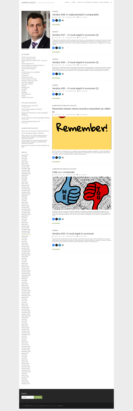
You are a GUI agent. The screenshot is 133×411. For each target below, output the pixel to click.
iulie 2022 (24, 238)
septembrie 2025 (26, 173)
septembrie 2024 (26, 194)
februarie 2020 (25, 287)
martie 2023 (24, 224)
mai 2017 (24, 339)
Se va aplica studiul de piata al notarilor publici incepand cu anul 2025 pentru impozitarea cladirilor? (34, 137)
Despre (73, 2)
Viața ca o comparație (63, 172)
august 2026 (24, 155)
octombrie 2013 (25, 383)
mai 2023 (24, 221)
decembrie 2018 (25, 311)
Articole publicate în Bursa (28, 59)
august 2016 (24, 353)
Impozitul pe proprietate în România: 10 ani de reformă (93, 2)
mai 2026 (24, 160)
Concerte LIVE (25, 73)
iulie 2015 (24, 373)
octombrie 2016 (25, 349)
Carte (22, 70)
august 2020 (24, 277)
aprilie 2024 (24, 202)
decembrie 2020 (25, 270)
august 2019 (24, 297)
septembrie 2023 (26, 214)
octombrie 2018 (25, 314)
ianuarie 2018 (25, 329)
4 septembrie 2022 (70, 174)
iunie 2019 (24, 300)
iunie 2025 (24, 178)
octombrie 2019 (25, 294)
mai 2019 (24, 302)
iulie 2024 (24, 197)
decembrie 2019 (25, 290)
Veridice (55, 11)
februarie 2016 (25, 363)
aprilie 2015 (24, 375)
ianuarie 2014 (25, 382)
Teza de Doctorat (26, 94)
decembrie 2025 (25, 168)
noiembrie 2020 (25, 272)
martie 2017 (24, 343)
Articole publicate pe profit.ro (29, 67)
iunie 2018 (24, 321)
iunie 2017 (24, 338)
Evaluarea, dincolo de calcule (29, 80)
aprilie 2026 (24, 161)
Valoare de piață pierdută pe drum (30, 121)
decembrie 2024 (25, 189)
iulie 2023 (24, 217)
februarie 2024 (25, 205)
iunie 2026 (24, 158)
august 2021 (24, 256)
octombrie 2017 (25, 333)
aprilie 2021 (24, 263)
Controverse (24, 75)
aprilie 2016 (24, 360)
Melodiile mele (25, 87)
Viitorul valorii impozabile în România (31, 109)
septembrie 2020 (26, 275)
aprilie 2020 (24, 283)
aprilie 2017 (24, 341)
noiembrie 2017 (25, 331)
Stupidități (24, 92)
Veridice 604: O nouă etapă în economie (73, 233)
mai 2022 (24, 241)
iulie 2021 (24, 258)
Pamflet (23, 90)
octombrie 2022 (25, 233)
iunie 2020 (24, 280)
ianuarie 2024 (25, 207)
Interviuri (23, 85)
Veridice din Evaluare (27, 97)
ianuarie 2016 (25, 365)
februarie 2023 (25, 226)
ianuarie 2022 (25, 248)
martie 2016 (24, 361)
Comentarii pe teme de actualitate (64, 105)
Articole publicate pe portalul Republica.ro (32, 65)
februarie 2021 (25, 266)
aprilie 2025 (24, 182)
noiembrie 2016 (25, 348)
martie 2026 (24, 163)
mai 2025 (24, 180)
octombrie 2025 (25, 172)
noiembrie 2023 (25, 211)
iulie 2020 (24, 278)
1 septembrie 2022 (70, 236)
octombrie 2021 (25, 253)
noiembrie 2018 (25, 312)
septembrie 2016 (26, 351)
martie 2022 (24, 244)
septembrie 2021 (26, 255)
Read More (56, 24)
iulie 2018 (24, 319)
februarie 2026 (25, 165)
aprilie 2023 (24, 222)
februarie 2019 (25, 307)
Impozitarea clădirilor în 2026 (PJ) (39, 131)
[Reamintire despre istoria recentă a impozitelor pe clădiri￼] (82, 133)
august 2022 (24, 236)
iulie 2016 (24, 355)
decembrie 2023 (25, 209)
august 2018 (24, 317)
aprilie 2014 (24, 380)
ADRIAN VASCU (28, 2)
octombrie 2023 (25, 212)
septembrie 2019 (26, 295)
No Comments (83, 17)
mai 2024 (24, 200)
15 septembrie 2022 (70, 114)
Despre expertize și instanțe (29, 79)
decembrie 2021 (25, 250)
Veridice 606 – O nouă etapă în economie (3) (75, 62)
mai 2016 (24, 358)
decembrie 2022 (25, 229)
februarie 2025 (25, 185)
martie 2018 (24, 326)
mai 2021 (24, 261)
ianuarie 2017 (25, 344)
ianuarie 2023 (25, 227)
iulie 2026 (24, 156)
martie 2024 (24, 204)
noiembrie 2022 (25, 231)
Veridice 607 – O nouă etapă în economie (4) (75, 35)
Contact (67, 2)
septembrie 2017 (26, 334)
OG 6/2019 (24, 89)
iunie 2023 (24, 219)
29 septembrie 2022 (70, 17)
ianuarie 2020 (25, 288)
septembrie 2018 (26, 316)
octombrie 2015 (25, 370)
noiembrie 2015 (25, 368)
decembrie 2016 (25, 346)
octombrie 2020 (25, 273)
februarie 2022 (25, 246)
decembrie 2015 (25, 366)
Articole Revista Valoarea (28, 68)
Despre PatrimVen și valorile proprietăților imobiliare (35, 118)
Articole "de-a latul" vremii (28, 57)
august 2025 (24, 175)
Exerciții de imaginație (27, 82)
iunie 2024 (24, 199)
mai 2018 (24, 322)
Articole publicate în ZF (27, 63)
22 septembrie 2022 (70, 37)
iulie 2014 (24, 378)
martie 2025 (24, 183)
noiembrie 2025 (25, 170)
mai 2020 (24, 282)
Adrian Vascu (58, 17)
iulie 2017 (24, 336)
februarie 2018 (25, 327)
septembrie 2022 (26, 234)
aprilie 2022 (24, 243)
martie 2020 (24, 285)
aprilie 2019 (24, 304)
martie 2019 (24, 305)
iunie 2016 (24, 356)
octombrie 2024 (25, 192)
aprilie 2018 (24, 324)
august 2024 (24, 195)
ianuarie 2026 (25, 166)
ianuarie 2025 (25, 187)
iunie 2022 (24, 239)
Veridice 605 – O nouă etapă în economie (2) (75, 88)
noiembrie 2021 (25, 251)
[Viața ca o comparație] (82, 193)
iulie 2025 (24, 177)
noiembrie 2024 (25, 190)
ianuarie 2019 (25, 309)
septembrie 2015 (26, 371)
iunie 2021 (24, 260)
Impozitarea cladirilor (27, 84)
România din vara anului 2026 (29, 105)
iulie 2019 (24, 299)
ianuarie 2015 (25, 377)
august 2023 (24, 216)
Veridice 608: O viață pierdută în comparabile (75, 14)
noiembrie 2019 (25, 292)
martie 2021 (24, 265)
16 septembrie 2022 (70, 91)
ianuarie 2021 (25, 268)
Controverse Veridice (27, 77)
